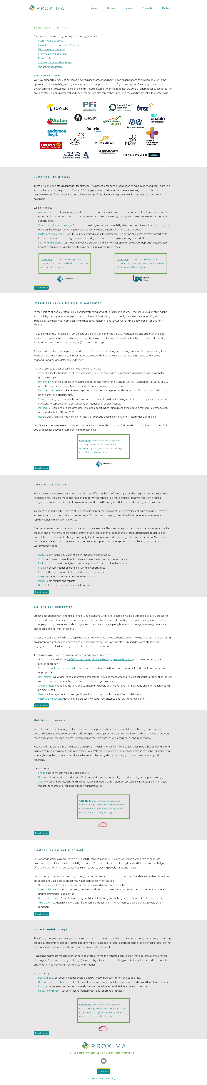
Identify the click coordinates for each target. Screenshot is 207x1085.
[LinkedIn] (104, 1061)
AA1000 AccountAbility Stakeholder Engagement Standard (99, 659)
